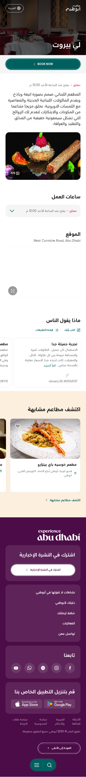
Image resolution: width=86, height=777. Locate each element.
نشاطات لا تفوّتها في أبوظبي (55, 592)
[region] (43, 272)
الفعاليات (69, 623)
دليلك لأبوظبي (65, 603)
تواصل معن (66, 634)
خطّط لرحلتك (66, 613)
